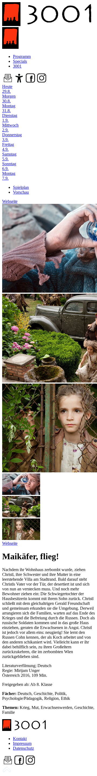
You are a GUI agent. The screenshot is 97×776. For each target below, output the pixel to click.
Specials (20, 61)
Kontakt (20, 738)
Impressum (22, 743)
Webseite (10, 201)
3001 (17, 66)
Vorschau (21, 192)
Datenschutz (23, 748)
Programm (22, 56)
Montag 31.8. (8, 108)
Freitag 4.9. (8, 147)
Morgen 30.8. (9, 98)
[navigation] (6, 771)
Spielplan (21, 187)
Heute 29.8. (7, 89)
